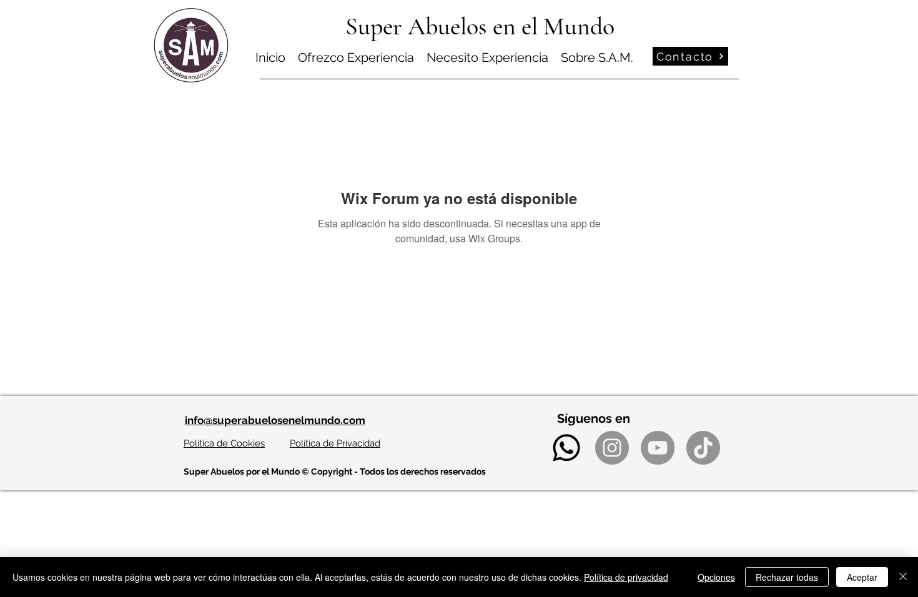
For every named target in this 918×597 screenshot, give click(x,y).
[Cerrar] (903, 577)
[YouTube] (657, 448)
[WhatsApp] (566, 448)
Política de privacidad (626, 577)
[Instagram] (612, 448)
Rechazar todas (787, 577)
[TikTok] (703, 448)
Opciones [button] (716, 577)
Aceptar (862, 577)
